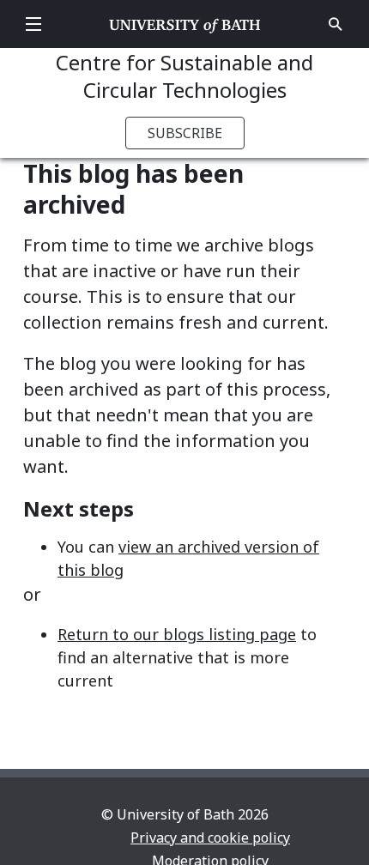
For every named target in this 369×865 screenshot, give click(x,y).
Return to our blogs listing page (176, 634)
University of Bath (185, 24)
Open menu (33, 24)
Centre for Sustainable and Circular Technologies (184, 76)
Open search (336, 24)
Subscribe (185, 133)
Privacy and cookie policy (210, 837)
